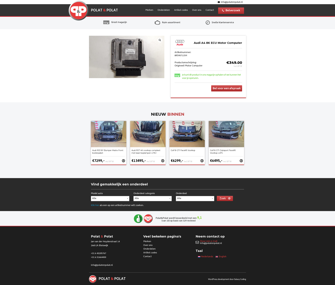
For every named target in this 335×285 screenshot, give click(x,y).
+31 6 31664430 (98, 257)
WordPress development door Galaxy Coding (227, 279)
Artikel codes (181, 10)
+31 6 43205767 (98, 253)
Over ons (196, 10)
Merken (149, 10)
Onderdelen (164, 10)
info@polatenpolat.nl (232, 2)
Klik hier (95, 205)
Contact (210, 10)
